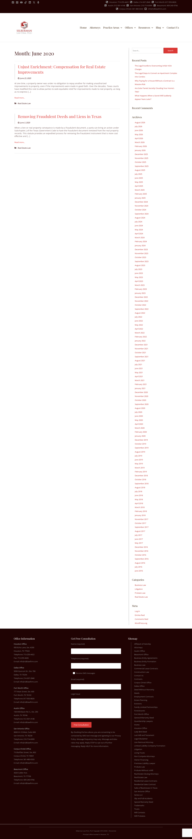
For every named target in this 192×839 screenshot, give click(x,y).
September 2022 (141, 309)
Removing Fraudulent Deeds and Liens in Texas (59, 116)
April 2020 (139, 424)
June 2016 (139, 570)
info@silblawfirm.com (157, 9)
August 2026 (140, 122)
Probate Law (140, 593)
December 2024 (141, 202)
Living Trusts (139, 753)
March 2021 (139, 380)
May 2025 (139, 182)
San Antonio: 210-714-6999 (141, 5)
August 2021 (140, 360)
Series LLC (138, 795)
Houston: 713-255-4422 (119, 2)
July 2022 (138, 317)
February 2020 (141, 432)
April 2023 (139, 281)
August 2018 (140, 487)
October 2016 (140, 555)
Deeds (136, 693)
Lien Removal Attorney (143, 742)
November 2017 (141, 519)
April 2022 (139, 329)
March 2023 (139, 285)
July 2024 (138, 221)
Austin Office (139, 651)
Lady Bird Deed (140, 731)
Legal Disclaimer (141, 738)
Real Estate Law (24, 103)
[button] (120, 27)
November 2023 (141, 253)
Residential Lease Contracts (145, 781)
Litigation (139, 589)
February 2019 (141, 471)
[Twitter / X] (34, 2)
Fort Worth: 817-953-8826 (165, 2)
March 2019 (139, 467)
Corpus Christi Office (142, 682)
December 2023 (141, 249)
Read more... (19, 97)
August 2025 (140, 170)
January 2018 (140, 515)
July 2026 (138, 126)
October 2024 (140, 209)
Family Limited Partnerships (146, 707)
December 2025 (141, 154)
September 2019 (141, 447)
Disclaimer (112, 831)
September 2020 (141, 404)
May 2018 (139, 499)
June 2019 (139, 459)
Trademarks (139, 805)
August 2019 (140, 452)
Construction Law (141, 672)
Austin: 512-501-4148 (116, 5)
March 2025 (139, 190)
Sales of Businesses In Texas (145, 788)
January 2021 (140, 388)
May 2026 (139, 134)
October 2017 (140, 523)
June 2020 (139, 416)
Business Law (140, 585)
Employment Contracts (144, 696)
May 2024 (139, 229)
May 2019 (139, 463)
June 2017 (139, 539)
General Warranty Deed (144, 717)
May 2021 (139, 372)
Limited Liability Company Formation (149, 745)
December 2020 (141, 392)
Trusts (136, 809)
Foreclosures (139, 710)
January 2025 (140, 198)
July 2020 (138, 412)
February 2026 (141, 146)
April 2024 (139, 233)
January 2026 (140, 150)
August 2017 (140, 531)
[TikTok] (25, 2)
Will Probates (139, 816)
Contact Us (138, 675)
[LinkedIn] (30, 2)
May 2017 (139, 543)
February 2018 (141, 511)
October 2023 (140, 257)
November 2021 (141, 348)
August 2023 (140, 265)
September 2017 (141, 527)
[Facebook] (13, 2)
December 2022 (141, 297)
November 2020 (141, 396)
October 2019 (140, 444)
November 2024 (141, 205)
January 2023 (140, 293)
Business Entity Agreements (145, 658)
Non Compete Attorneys (144, 756)
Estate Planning (140, 700)
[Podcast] (38, 2)
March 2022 (139, 332)
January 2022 (140, 340)
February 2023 (141, 289)
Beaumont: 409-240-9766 (167, 5)
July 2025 (138, 174)
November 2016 (141, 551)
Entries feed (140, 615)
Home (136, 724)
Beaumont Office (141, 654)
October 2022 (140, 305)
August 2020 (140, 408)
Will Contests (139, 812)
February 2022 (141, 336)
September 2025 (141, 166)
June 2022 (139, 321)
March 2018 (139, 507)
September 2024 (141, 213)
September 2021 (141, 356)
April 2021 (139, 376)
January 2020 (140, 436)
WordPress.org (141, 623)
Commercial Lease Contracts (146, 668)
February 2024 (141, 241)
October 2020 (140, 400)
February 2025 (141, 194)
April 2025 (139, 186)
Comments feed (141, 619)
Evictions (138, 703)
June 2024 (139, 225)
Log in (137, 611)
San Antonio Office (142, 791)
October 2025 (140, 162)
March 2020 (139, 428)
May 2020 (139, 420)
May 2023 (139, 277)
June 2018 (139, 495)
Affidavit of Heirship (142, 644)
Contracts (138, 679)
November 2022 (141, 301)
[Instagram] (17, 2)
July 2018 (138, 491)
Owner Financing (141, 760)
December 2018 (141, 475)
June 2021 (139, 368)
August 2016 (140, 563)
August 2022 (140, 313)
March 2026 (139, 142)
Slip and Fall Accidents (143, 798)
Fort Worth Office (141, 714)
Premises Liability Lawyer (144, 763)
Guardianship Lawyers (143, 721)
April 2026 (139, 138)
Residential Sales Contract (145, 784)
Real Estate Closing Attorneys (146, 774)
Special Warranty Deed (143, 802)
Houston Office (140, 728)
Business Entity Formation (145, 661)
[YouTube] (21, 2)
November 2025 (141, 158)
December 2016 (141, 547)
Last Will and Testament (144, 735)
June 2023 (139, 273)
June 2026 (139, 130)
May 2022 (139, 325)
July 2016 (138, 567)
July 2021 (138, 364)
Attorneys (138, 647)
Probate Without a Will (143, 770)
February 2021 (141, 384)
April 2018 (139, 503)
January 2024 (140, 245)
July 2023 (138, 269)
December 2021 (141, 344)
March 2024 (139, 237)
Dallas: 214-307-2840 (142, 2)
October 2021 (140, 352)
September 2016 (141, 559)
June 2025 (139, 178)
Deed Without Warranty (144, 689)
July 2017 (138, 535)
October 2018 (140, 479)
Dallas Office (139, 686)
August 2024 (140, 217)
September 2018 (141, 483)
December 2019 (141, 440)
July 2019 (138, 455)
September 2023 (141, 261)
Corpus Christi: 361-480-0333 (131, 9)
